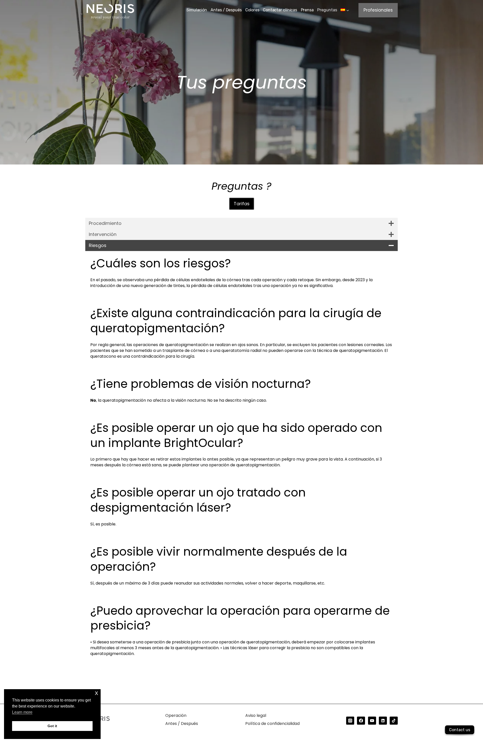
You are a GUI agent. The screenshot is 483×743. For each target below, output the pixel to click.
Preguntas (327, 10)
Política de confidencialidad (272, 723)
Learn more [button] (22, 712)
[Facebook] (361, 721)
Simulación (196, 10)
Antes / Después (226, 10)
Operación (175, 715)
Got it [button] (52, 726)
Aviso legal (255, 715)
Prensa (307, 10)
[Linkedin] (383, 721)
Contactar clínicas (280, 10)
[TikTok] (394, 721)
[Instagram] (350, 721)
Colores (252, 10)
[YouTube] (372, 721)
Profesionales (378, 10)
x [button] (96, 692)
